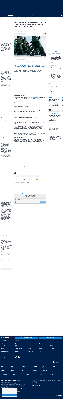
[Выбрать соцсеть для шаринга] (45, 34)
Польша (27, 176)
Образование (30, 353)
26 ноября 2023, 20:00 (17, 31)
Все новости (6, 21)
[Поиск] (57, 15)
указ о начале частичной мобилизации (34, 64)
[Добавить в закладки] (43, 34)
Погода (14, 13)
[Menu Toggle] (1, 15)
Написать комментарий (21, 33)
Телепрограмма (19, 13)
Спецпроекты (52, 350)
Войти (17, 202)
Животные (17, 351)
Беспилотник (37, 176)
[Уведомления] (59, 15)
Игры (43, 13)
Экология (52, 346)
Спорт (51, 342)
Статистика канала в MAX (5, 351)
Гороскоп (27, 13)
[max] (19, 357)
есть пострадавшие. (35, 97)
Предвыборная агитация (5, 350)
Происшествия (41, 346)
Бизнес (16, 343)
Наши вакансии (3, 346)
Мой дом (29, 348)
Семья (40, 353)
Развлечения (41, 350)
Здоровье (17, 353)
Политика (41, 345)
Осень (40, 343)
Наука (29, 350)
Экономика (52, 348)
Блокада (31, 176)
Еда (15, 350)
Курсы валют (32, 13)
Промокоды (46, 13)
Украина (22, 176)
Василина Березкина (21, 172)
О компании (3, 345)
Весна (16, 345)
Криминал (30, 343)
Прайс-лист (3, 343)
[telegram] (16, 357)
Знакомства (9, 13)
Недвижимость (4, 13)
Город (16, 346)
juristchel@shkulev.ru (23, 388)
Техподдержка (3, 348)
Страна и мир (52, 345)
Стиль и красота (53, 343)
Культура (29, 345)
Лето (29, 346)
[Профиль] (61, 15)
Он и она (40, 342)
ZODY (40, 13)
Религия (40, 351)
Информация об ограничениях (36, 382)
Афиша (24, 13)
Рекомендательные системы (36, 385)
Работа (40, 348)
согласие (5, 392)
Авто (16, 342)
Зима (29, 342)
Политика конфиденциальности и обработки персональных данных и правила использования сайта (46, 386)
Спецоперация (17, 176)
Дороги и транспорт (18, 348)
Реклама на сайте (4, 342)
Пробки (37, 13)
